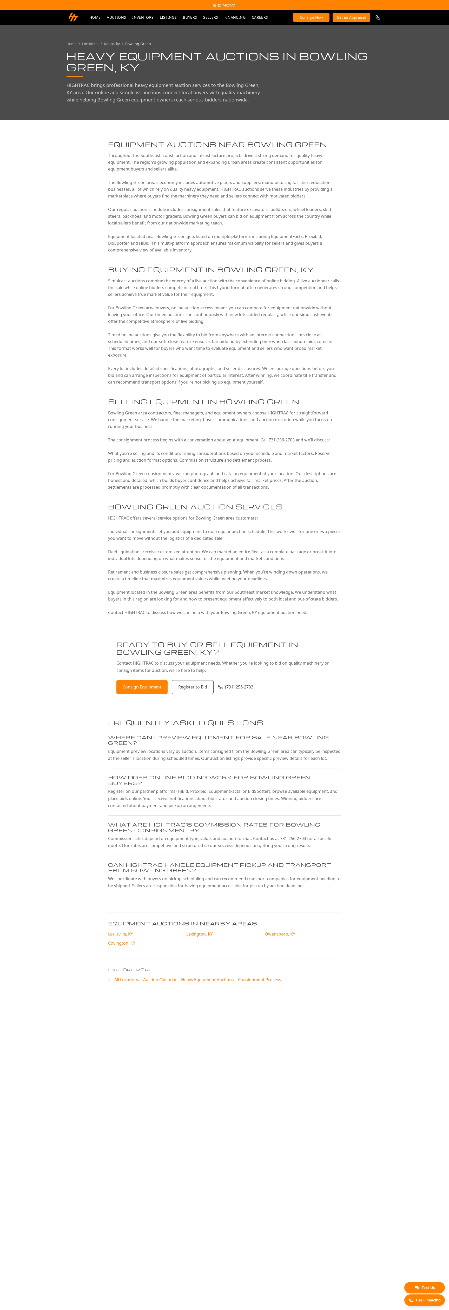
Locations (90, 43)
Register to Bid (192, 687)
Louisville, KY (120, 934)
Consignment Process (259, 979)
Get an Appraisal (351, 17)
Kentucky (112, 43)
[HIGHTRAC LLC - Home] (74, 17)
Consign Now (311, 17)
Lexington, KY (199, 934)
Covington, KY (121, 943)
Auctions (116, 17)
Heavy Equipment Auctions (207, 979)
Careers (260, 17)
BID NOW (224, 5)
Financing (235, 17)
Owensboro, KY (280, 934)
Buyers (190, 17)
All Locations (126, 979)
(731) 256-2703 (239, 687)
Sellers (210, 17)
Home (95, 17)
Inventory (143, 17)
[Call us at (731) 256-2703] (377, 17)
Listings (168, 17)
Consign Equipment (142, 687)
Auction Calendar (160, 979)
